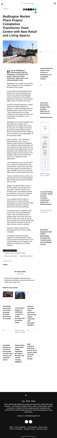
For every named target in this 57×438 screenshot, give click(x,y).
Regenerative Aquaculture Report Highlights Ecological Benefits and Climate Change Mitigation (19, 353)
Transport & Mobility (26, 256)
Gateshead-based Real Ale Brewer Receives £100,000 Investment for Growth (7, 312)
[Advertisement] (46, 28)
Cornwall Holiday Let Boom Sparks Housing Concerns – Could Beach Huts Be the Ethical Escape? (46, 198)
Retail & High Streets (11, 256)
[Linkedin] (30, 421)
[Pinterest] (26, 421)
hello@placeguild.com (32, 416)
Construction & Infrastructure (14, 253)
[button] (24, 9)
